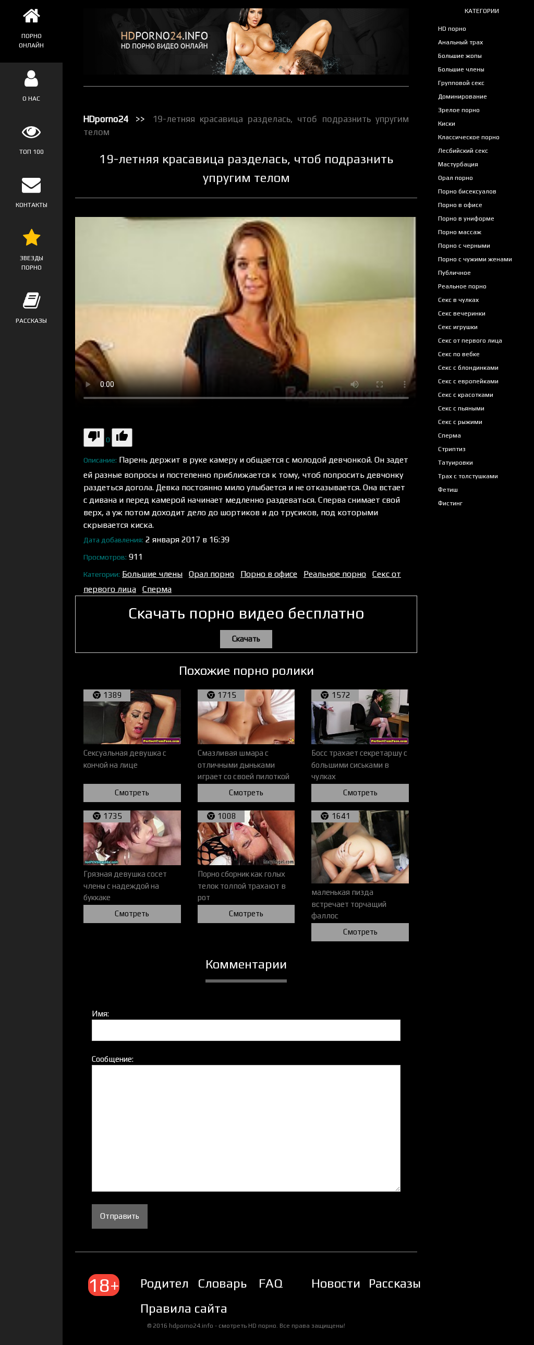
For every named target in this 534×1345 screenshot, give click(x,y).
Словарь (222, 1283)
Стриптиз (452, 449)
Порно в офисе (460, 205)
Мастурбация (458, 164)
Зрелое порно (459, 110)
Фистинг (450, 503)
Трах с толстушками (468, 476)
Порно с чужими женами (475, 259)
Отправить (119, 1215)
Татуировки (455, 462)
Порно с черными (464, 245)
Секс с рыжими (460, 422)
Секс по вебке (459, 354)
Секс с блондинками (468, 367)
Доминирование (462, 96)
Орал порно (455, 177)
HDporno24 (106, 119)
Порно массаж (459, 232)
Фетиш (448, 489)
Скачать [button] (246, 638)
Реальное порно (462, 286)
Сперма (449, 435)
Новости (335, 1283)
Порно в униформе (466, 218)
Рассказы (395, 1283)
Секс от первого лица (470, 340)
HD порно (452, 28)
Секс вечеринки (462, 313)
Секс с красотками (465, 394)
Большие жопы (460, 55)
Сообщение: (113, 1059)
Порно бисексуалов (467, 191)
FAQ (271, 1283)
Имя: (100, 1013)
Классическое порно (469, 137)
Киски (446, 123)
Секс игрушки (458, 327)
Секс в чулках (458, 300)
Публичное (454, 272)
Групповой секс (461, 83)
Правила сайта (183, 1308)
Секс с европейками (468, 381)
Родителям (172, 1283)
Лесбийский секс (463, 150)
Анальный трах (460, 42)
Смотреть (132, 792)
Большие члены (461, 69)
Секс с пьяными (461, 408)
